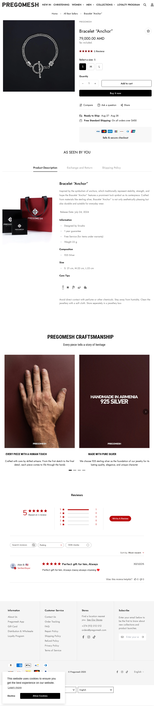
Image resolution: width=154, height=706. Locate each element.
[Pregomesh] (20, 5)
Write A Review (120, 518)
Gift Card (12, 626)
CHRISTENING (61, 4)
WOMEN (77, 4)
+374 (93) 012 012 (92, 626)
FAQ (47, 626)
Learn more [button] (15, 687)
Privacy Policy (52, 645)
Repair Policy (51, 631)
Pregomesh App (16, 621)
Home (55, 13)
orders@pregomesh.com (94, 630)
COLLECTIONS (104, 4)
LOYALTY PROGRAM (128, 4)
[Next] (146, 412)
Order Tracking (52, 621)
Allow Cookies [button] (40, 696)
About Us (12, 617)
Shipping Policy (53, 636)
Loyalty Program (16, 636)
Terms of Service (53, 650)
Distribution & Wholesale (20, 631)
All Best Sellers (71, 13)
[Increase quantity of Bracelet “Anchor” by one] (95, 83)
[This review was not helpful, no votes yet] (141, 579)
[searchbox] (20, 545)
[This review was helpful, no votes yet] (135, 579)
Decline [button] (11, 696)
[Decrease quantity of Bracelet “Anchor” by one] (82, 83)
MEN (89, 4)
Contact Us (50, 617)
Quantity (83, 76)
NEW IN (46, 4)
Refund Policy (52, 641)
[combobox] (51, 545)
